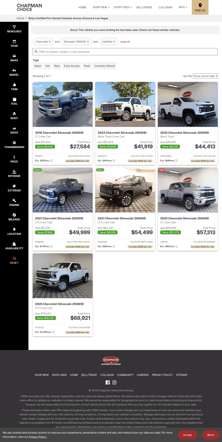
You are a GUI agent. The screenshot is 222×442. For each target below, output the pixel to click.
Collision (165, 7)
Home (82, 7)
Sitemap (181, 375)
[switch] (38, 65)
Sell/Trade (144, 7)
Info (182, 7)
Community (125, 375)
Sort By (187, 76)
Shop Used (122, 7)
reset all (125, 41)
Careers (143, 375)
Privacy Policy (162, 375)
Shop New (100, 7)
